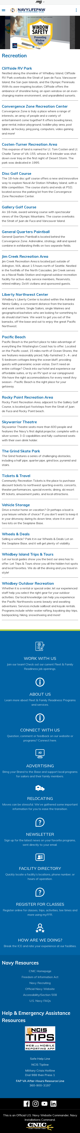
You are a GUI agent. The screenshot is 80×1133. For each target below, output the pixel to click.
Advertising (40, 765)
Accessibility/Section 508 (40, 995)
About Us (40, 694)
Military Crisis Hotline (40, 1070)
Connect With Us (40, 730)
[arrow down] (40, 2)
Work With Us (40, 658)
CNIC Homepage (40, 971)
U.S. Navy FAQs (40, 1001)
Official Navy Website (40, 989)
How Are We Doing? (40, 940)
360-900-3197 (40, 1085)
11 (51, 47)
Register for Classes (40, 904)
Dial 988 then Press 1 (40, 1075)
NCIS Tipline (40, 1064)
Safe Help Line (40, 1058)
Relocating (40, 798)
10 (49, 47)
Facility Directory (40, 868)
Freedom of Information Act (40, 977)
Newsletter (40, 834)
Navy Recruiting (40, 983)
